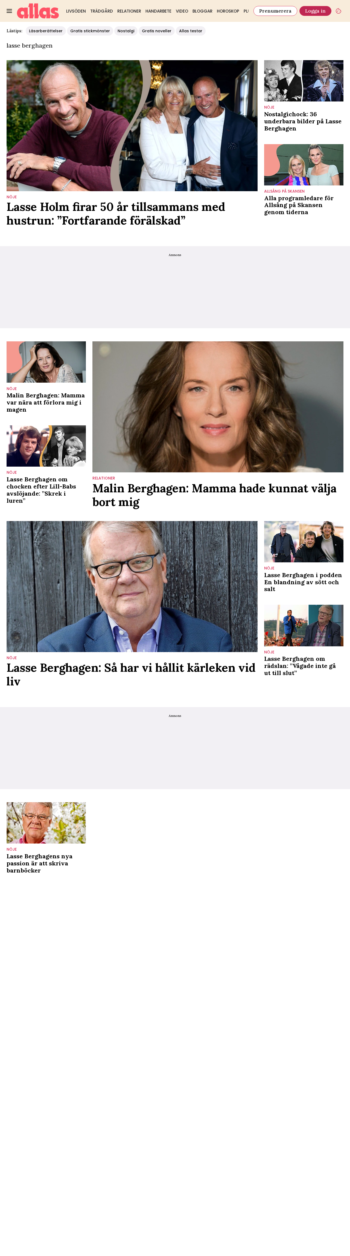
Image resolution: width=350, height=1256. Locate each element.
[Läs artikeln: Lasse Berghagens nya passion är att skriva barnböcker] (46, 823)
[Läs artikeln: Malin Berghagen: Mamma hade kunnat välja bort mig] (217, 406)
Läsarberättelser (46, 31)
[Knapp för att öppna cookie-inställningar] (338, 11)
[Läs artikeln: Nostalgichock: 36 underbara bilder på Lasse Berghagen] (303, 80)
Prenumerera (275, 11)
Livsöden (76, 11)
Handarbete (158, 11)
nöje (12, 197)
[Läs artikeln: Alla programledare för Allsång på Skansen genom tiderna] (303, 164)
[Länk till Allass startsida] (38, 11)
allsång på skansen (284, 191)
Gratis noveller (156, 31)
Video (182, 11)
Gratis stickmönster (90, 31)
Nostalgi (126, 31)
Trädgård (101, 11)
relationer (103, 478)
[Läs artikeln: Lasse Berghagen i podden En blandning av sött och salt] (303, 541)
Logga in (315, 11)
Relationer (129, 11)
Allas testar (190, 31)
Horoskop (228, 11)
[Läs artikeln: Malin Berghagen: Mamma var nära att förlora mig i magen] (46, 362)
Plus (248, 11)
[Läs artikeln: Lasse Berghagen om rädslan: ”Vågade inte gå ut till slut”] (303, 625)
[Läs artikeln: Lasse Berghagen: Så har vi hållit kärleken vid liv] (132, 586)
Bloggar (202, 11)
